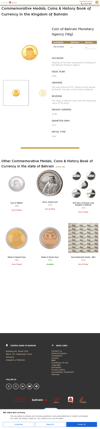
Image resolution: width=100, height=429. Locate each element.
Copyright (56, 365)
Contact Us (56, 351)
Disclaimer (56, 367)
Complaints (56, 355)
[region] (50, 419)
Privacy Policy (58, 369)
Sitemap (55, 374)
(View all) (60, 166)
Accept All (82, 424)
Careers (55, 358)
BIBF (53, 360)
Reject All (50, 424)
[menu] (97, 2)
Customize (18, 424)
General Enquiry (59, 353)
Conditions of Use (59, 362)
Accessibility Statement (62, 372)
